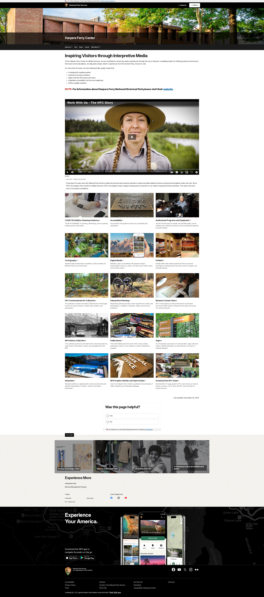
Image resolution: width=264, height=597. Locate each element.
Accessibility (69, 582)
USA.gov (171, 582)
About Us (68, 47)
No (111, 422)
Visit (75, 47)
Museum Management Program (76, 487)
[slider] (132, 169)
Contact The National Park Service (112, 585)
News (81, 47)
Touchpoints (149, 429)
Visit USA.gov (115, 592)
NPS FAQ (103, 588)
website (168, 89)
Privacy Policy (70, 585)
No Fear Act (138, 582)
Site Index (90, 498)
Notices (102, 582)
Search (183, 5)
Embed (67, 176)
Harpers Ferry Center (80, 38)
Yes (111, 416)
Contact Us (71, 502)
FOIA (67, 588)
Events (87, 47)
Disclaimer (137, 585)
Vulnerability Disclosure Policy (145, 588)
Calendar (68, 498)
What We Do (95, 47)
